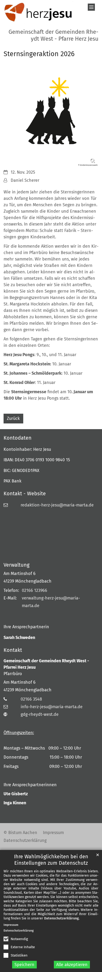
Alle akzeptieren (72, 964)
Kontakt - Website (25, 494)
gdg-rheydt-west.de (40, 714)
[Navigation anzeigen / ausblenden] (91, 7)
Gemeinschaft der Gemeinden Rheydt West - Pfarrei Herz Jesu (46, 664)
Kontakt (13, 650)
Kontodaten (18, 438)
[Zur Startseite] (38, 12)
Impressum (11, 925)
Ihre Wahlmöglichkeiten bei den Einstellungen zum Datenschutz (51, 860)
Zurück (13, 418)
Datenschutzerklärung (61, 918)
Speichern (24, 964)
